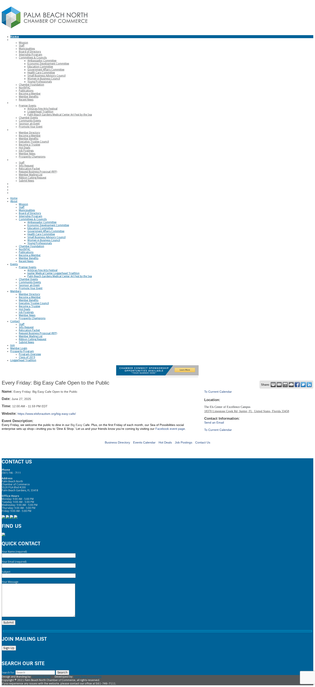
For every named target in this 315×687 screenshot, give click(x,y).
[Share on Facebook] (297, 384)
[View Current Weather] (291, 384)
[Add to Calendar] (285, 384)
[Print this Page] (273, 384)
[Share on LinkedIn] (309, 384)
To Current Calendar (218, 391)
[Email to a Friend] (279, 384)
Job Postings (183, 442)
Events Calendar (144, 442)
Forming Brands (41, 676)
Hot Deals (165, 442)
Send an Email (214, 422)
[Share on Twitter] (303, 384)
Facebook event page (170, 428)
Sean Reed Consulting (87, 676)
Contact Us (202, 442)
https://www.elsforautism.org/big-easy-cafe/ (47, 413)
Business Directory (117, 442)
